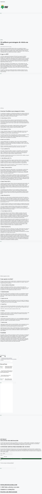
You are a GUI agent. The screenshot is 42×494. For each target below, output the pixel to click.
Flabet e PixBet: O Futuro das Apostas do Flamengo (8, 379)
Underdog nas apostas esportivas (6, 358)
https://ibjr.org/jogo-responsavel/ (5, 466)
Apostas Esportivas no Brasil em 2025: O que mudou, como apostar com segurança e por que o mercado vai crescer (6, 371)
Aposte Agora (2, 1)
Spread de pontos (5, 291)
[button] (21, 36)
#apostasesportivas (9, 356)
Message (2, 457)
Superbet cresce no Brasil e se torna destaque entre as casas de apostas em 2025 (8, 367)
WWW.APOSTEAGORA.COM (8, 484)
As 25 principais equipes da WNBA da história (8, 359)
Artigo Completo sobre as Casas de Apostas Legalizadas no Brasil (5, 375)
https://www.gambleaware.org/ (5, 464)
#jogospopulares (15, 356)
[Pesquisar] (11, 361)
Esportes (2, 356)
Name (1, 453)
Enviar (21, 458)
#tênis (20, 356)
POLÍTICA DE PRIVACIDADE (8, 492)
